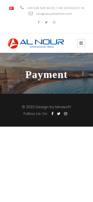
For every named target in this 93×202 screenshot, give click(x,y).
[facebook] (39, 22)
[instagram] (54, 22)
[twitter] (46, 22)
